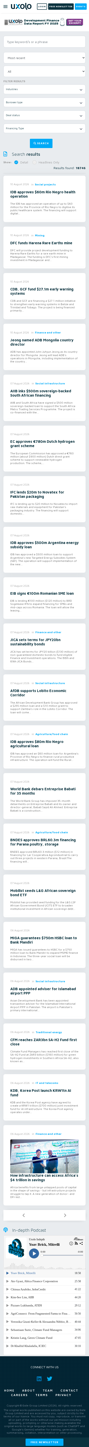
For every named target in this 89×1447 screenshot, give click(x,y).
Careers (19, 1395)
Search (43, 143)
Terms (41, 1395)
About (28, 1390)
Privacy (63, 1395)
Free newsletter (44, 1442)
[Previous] (23, 1215)
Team (48, 1390)
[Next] (65, 1215)
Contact (69, 1390)
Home (9, 1390)
